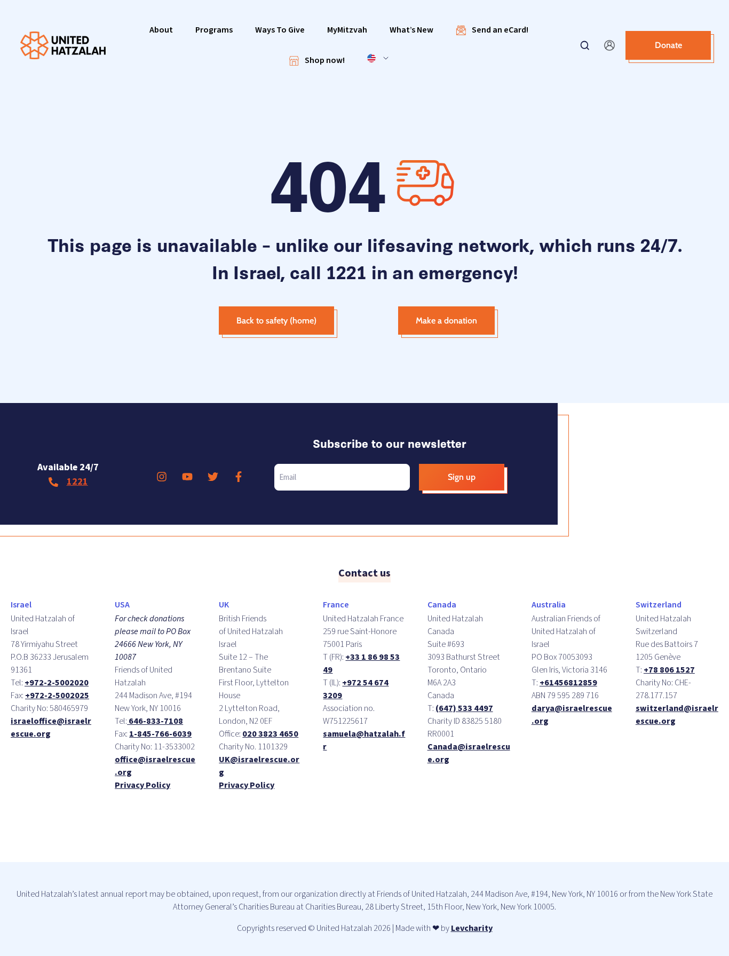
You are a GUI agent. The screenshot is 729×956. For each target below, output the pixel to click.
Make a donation (446, 320)
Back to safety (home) (276, 320)
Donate (668, 45)
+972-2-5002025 (57, 695)
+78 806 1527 (669, 670)
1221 (77, 481)
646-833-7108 (155, 721)
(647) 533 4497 (464, 708)
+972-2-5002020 (57, 683)
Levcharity (472, 928)
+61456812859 (568, 683)
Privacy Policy (142, 785)
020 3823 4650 (270, 734)
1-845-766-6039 (160, 734)
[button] (161, 30)
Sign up (462, 477)
